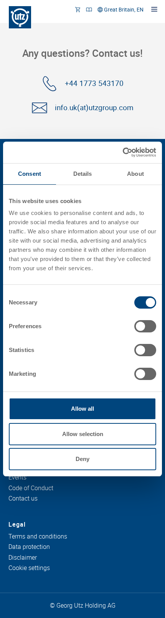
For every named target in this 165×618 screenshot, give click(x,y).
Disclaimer (22, 557)
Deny (82, 459)
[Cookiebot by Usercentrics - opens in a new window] (122, 152)
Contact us (23, 498)
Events (17, 477)
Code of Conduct (30, 488)
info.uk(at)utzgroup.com (94, 107)
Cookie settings (29, 568)
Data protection (29, 547)
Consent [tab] (29, 173)
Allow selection (82, 434)
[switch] (145, 326)
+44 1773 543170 (94, 83)
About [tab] (135, 173)
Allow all (82, 408)
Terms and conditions (37, 536)
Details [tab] (82, 173)
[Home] (19, 17)
